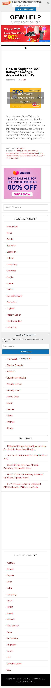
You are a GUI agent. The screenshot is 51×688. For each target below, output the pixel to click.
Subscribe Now (25, 352)
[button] (25, 335)
